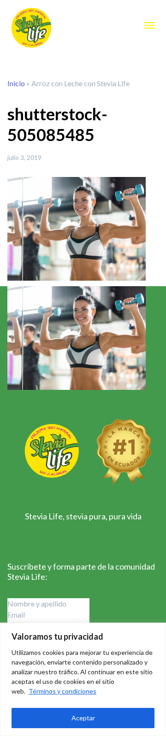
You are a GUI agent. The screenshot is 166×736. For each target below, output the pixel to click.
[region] (83, 679)
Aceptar (83, 718)
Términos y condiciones (62, 691)
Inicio (16, 83)
